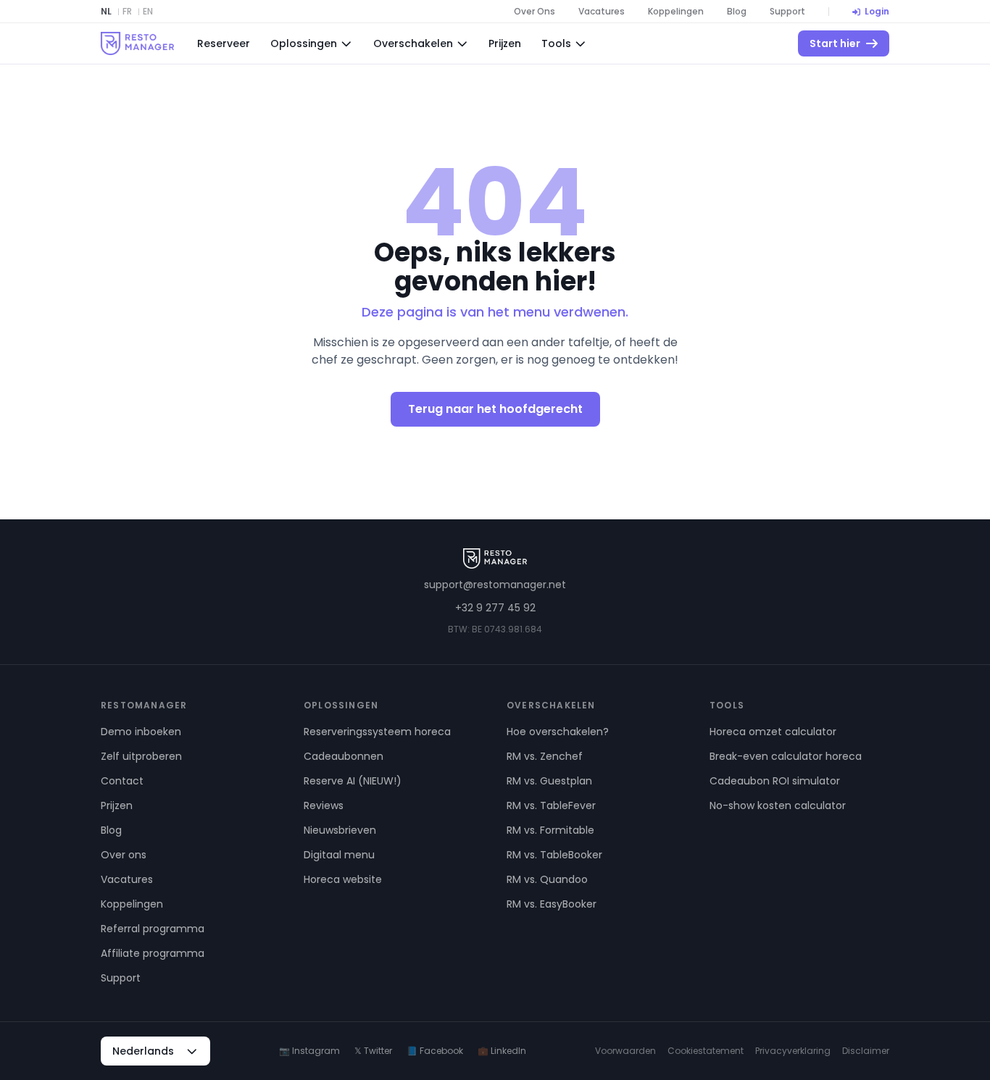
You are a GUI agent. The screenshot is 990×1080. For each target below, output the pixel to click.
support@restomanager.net (495, 584)
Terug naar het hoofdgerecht (495, 409)
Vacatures (601, 11)
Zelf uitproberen (141, 756)
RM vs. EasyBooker (551, 904)
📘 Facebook (435, 1051)
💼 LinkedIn (502, 1051)
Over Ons (534, 11)
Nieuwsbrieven (340, 830)
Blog (736, 11)
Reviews (324, 805)
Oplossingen (303, 43)
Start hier (835, 43)
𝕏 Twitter (373, 1051)
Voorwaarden (625, 1051)
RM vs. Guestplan (549, 781)
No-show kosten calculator (778, 805)
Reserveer (223, 43)
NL (106, 11)
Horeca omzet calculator (773, 731)
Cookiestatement (705, 1051)
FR (127, 11)
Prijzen (504, 43)
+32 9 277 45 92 (495, 607)
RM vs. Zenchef (545, 756)
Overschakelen (413, 43)
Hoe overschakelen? (558, 731)
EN (148, 11)
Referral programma (152, 928)
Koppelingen (676, 11)
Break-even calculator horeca (786, 756)
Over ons (123, 854)
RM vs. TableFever (551, 805)
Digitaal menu (339, 854)
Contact (122, 781)
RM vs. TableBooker (554, 854)
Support (787, 11)
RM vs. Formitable (550, 830)
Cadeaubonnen (343, 756)
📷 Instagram (309, 1051)
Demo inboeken (141, 731)
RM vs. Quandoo (547, 879)
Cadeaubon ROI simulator (775, 781)
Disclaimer (865, 1051)
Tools (556, 43)
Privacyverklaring (793, 1051)
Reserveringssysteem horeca (377, 731)
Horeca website (343, 879)
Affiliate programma (152, 953)
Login (877, 11)
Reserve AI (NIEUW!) (353, 781)
